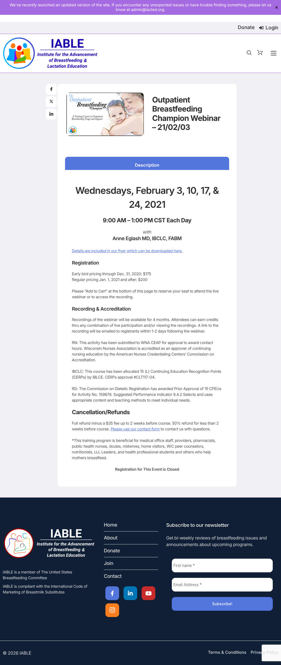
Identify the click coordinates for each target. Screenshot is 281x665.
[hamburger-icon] (273, 53)
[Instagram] (112, 610)
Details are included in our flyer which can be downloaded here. (127, 251)
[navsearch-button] (249, 53)
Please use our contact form (135, 429)
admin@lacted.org (147, 9)
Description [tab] (147, 165)
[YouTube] (148, 593)
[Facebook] (112, 593)
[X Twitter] (130, 593)
